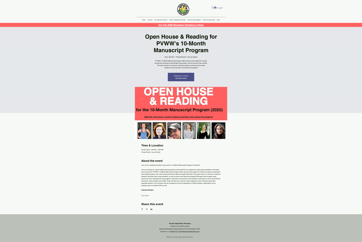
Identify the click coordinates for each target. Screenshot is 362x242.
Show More (145, 195)
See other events (181, 78)
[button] (213, 7)
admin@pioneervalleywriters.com (189, 231)
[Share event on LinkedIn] (151, 209)
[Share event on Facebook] (142, 209)
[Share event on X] (147, 209)
